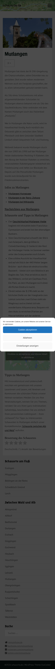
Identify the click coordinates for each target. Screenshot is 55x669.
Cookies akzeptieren (27, 329)
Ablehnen (27, 337)
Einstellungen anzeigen (27, 345)
